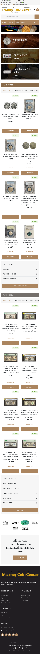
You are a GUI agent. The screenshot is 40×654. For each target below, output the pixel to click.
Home (17, 22)
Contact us (4, 595)
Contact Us (20, 557)
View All (16, 43)
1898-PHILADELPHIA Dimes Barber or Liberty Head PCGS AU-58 (29, 117)
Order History (25, 600)
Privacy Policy (5, 600)
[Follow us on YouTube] (9, 634)
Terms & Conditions (7, 603)
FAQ (2, 615)
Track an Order (25, 598)
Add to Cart (10, 130)
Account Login (25, 595)
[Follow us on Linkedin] (16, 634)
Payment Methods (6, 618)
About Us (4, 612)
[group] (20, 28)
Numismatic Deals (26, 22)
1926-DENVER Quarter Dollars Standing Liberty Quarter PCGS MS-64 (10, 242)
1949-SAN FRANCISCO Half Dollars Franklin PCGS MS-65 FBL (10, 117)
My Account (4, 598)
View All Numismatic (20, 286)
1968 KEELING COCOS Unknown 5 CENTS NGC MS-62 (29, 243)
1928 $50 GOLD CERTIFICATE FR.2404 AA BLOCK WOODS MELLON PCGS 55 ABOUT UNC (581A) (29, 371)
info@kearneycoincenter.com (12, 630)
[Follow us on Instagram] (6, 634)
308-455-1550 (6, 4)
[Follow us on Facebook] (2, 634)
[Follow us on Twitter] (13, 634)
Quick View (10, 126)
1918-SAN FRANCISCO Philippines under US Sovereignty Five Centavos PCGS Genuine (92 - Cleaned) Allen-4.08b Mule (29, 200)
